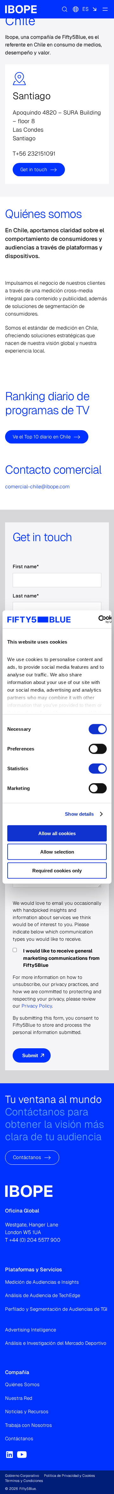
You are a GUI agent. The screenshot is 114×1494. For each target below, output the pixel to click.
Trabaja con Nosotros (28, 1425)
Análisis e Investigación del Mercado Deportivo (55, 1343)
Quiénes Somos (22, 1384)
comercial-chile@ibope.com (37, 486)
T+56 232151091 (34, 153)
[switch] (98, 749)
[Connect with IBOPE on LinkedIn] (9, 1454)
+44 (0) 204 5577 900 (34, 1240)
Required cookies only (57, 870)
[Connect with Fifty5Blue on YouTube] (22, 1454)
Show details (79, 814)
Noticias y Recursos (26, 1411)
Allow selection (57, 852)
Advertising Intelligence (30, 1330)
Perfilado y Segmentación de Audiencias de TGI (56, 1309)
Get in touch (33, 169)
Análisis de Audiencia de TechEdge (42, 1295)
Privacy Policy (37, 1006)
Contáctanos (27, 1157)
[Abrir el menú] (105, 9)
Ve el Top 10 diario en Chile (42, 437)
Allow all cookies (57, 833)
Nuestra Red (18, 1398)
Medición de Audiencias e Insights (42, 1282)
